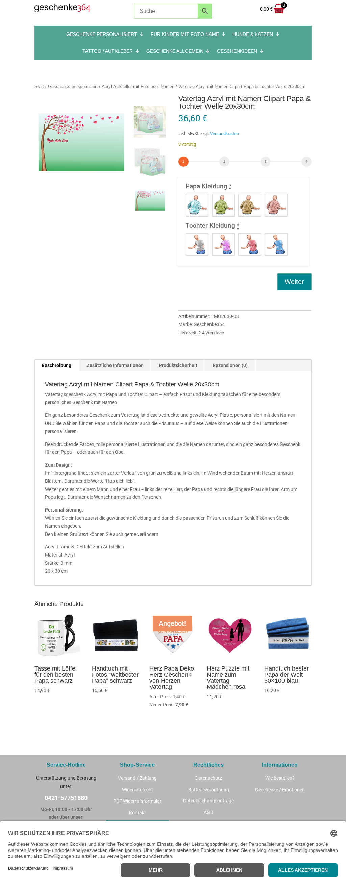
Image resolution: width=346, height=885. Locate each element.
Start (39, 86)
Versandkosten (224, 133)
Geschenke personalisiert (73, 86)
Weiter (294, 282)
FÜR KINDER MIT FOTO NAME (185, 34)
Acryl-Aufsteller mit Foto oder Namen (138, 86)
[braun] (250, 205)
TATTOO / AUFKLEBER (107, 51)
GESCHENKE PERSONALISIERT (101, 34)
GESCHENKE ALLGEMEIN (174, 51)
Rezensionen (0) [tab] (230, 365)
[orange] (276, 205)
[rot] (250, 244)
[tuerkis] (197, 205)
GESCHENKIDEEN (237, 51)
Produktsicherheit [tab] (178, 365)
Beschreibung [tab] (56, 365)
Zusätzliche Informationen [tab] (115, 365)
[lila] (223, 244)
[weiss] (197, 244)
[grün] (223, 205)
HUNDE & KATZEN (252, 34)
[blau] (276, 244)
